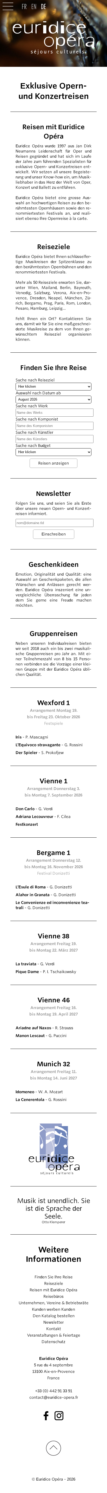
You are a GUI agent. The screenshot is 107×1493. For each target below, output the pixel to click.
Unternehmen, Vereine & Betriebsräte (54, 1303)
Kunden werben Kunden (53, 1309)
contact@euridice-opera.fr (53, 1397)
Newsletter (53, 1322)
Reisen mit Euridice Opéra (53, 1290)
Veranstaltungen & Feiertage (53, 1335)
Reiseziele (53, 1283)
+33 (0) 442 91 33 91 (53, 1391)
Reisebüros (53, 1296)
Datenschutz (53, 1341)
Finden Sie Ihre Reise (54, 1277)
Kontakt (53, 1329)
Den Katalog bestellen (54, 1316)
